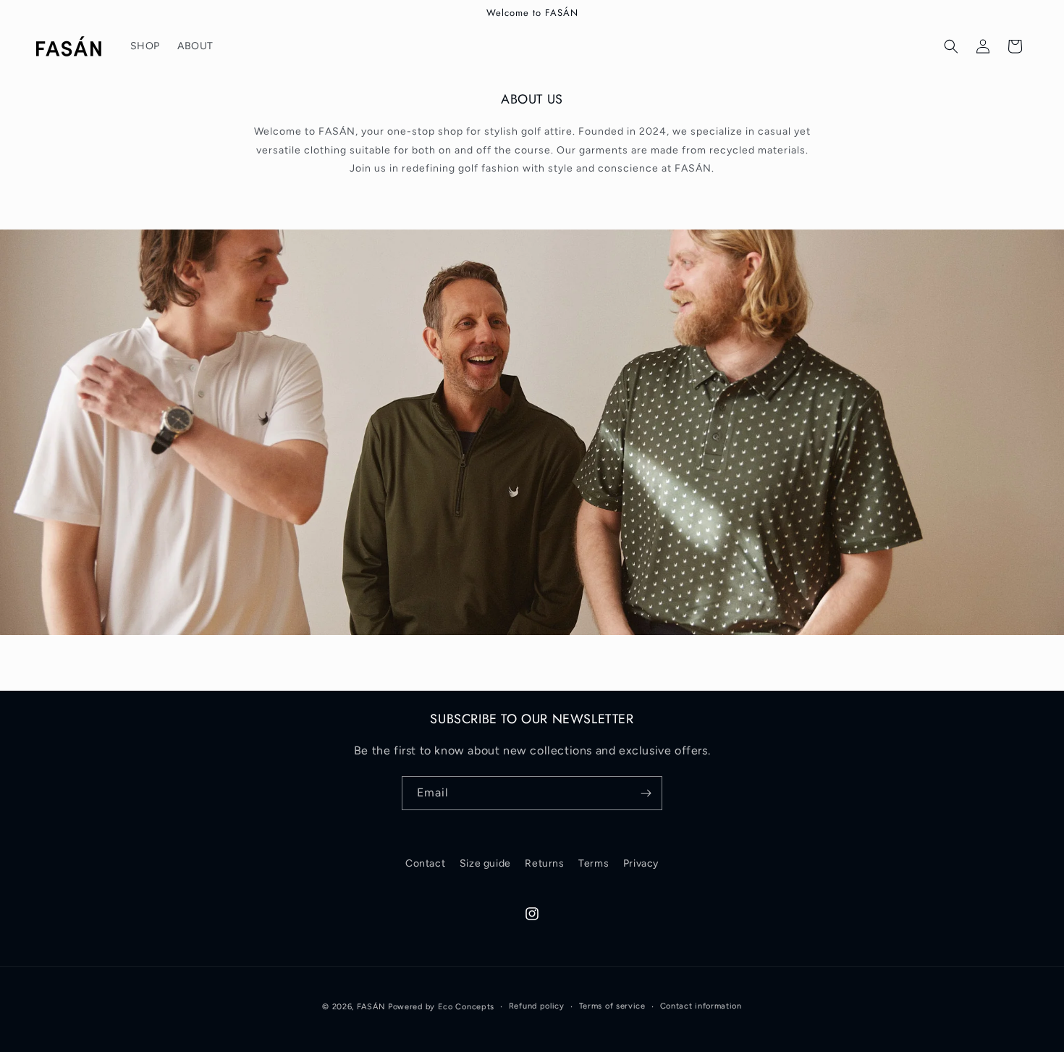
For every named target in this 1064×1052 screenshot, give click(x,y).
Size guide (485, 863)
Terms (593, 863)
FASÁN (371, 1006)
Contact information (701, 1006)
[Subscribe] (646, 793)
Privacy (641, 863)
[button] (951, 46)
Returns (544, 863)
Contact (425, 863)
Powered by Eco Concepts (441, 1006)
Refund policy (537, 1006)
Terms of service (612, 1006)
